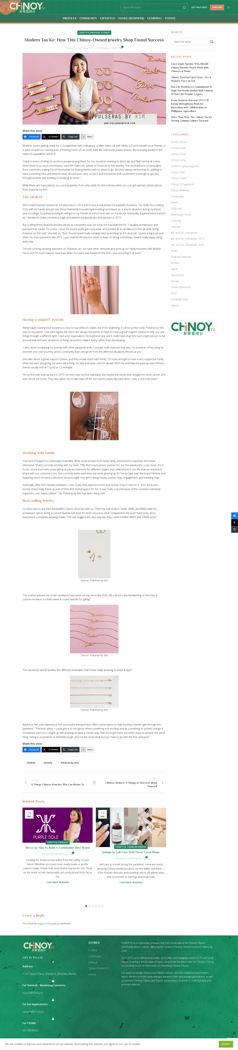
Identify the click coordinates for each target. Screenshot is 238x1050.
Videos (175, 305)
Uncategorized (179, 299)
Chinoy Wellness (180, 190)
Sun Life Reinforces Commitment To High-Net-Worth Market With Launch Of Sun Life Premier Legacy (192, 90)
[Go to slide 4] (96, 906)
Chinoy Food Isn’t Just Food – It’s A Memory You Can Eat (191, 79)
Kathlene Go (85, 48)
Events (175, 202)
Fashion (31, 762)
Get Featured (199, 7)
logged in (43, 923)
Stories (105, 32)
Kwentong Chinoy (181, 214)
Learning (176, 220)
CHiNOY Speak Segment (185, 166)
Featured (176, 208)
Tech (174, 293)
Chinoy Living (178, 160)
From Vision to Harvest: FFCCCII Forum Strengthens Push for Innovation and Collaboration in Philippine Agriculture (190, 106)
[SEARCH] (184, 7)
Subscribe (217, 7)
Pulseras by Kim (70, 762)
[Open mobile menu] (228, 7)
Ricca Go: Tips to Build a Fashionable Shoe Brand (58, 848)
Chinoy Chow (178, 154)
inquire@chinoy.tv (33, 992)
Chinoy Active (178, 148)
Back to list (94, 782)
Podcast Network (181, 257)
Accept (226, 1044)
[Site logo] (27, 7)
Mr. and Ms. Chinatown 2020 (187, 245)
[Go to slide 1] (86, 906)
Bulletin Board (179, 142)
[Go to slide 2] (89, 906)
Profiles (95, 32)
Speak (174, 269)
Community (177, 196)
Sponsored (177, 275)
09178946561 (31, 1030)
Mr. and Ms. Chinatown (184, 233)
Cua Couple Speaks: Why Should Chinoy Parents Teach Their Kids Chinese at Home (190, 67)
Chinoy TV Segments (182, 184)
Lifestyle (84, 32)
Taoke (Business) (136, 846)
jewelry (48, 762)
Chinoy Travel (178, 178)
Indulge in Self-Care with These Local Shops (131, 852)
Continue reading (57, 882)
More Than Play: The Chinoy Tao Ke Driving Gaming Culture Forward (191, 119)
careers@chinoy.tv (33, 1011)
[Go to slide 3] (92, 906)
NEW (174, 251)
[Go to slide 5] (99, 906)
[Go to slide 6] (102, 906)
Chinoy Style (178, 172)
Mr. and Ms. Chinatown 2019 (187, 238)
